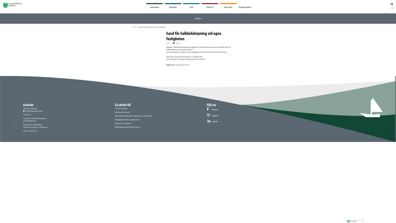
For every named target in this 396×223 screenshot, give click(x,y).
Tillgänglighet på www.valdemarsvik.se (127, 120)
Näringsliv (173, 7)
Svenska (353, 221)
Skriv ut (178, 43)
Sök (392, 7)
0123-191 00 (27, 115)
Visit (191, 7)
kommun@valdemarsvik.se (34, 111)
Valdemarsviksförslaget (122, 112)
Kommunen (154, 7)
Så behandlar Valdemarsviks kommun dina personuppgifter (133, 116)
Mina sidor (228, 7)
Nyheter (198, 18)
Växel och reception (121, 108)
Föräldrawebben (245, 7)
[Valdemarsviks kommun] (12, 5)
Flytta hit (209, 7)
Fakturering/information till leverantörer (127, 127)
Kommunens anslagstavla (123, 123)
